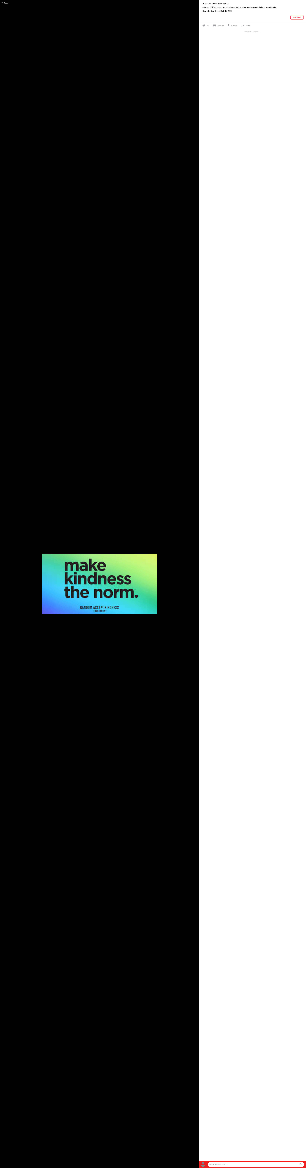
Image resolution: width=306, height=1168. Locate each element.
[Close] (5, 3)
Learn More (297, 17)
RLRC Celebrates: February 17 (215, 3)
